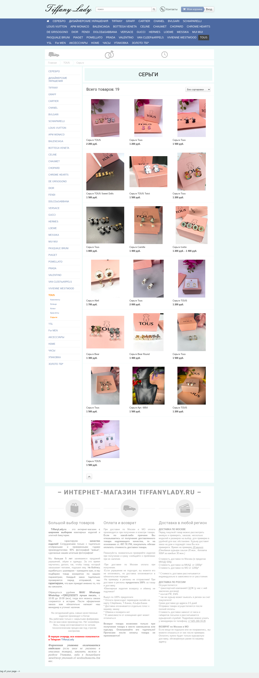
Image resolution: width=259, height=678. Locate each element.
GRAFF (130, 21)
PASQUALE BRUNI (58, 37)
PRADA (110, 37)
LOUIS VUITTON (57, 26)
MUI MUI (197, 31)
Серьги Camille (137, 247)
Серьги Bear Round (140, 354)
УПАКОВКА (121, 42)
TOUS (203, 37)
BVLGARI (173, 21)
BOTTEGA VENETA (125, 26)
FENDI (86, 31)
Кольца (53, 304)
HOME (95, 42)
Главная (52, 62)
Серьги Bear (92, 354)
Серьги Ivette (180, 247)
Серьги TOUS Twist (140, 193)
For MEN (60, 42)
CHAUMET (159, 26)
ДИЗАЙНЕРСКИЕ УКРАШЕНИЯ (88, 21)
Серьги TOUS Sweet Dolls (100, 193)
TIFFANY (117, 21)
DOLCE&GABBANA (105, 31)
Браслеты (54, 313)
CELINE (145, 26)
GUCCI (141, 31)
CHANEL (159, 21)
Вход (209, 9)
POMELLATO (95, 37)
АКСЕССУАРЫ (78, 42)
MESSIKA (183, 31)
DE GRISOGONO (57, 31)
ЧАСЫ (106, 42)
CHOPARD (176, 26)
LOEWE (168, 31)
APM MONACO (79, 26)
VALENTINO (126, 37)
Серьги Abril (92, 300)
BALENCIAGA (101, 26)
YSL (49, 42)
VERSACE (127, 31)
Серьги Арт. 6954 (139, 407)
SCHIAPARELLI (192, 21)
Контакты (172, 9)
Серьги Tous (136, 140)
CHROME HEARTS (198, 26)
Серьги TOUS (93, 140)
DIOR (75, 31)
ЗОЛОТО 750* (140, 42)
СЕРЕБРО (59, 21)
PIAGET (78, 37)
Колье (53, 308)
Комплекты (55, 300)
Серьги (53, 317)
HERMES (154, 31)
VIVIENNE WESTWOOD (181, 37)
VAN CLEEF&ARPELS (150, 37)
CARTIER (144, 21)
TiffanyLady (67, 639)
